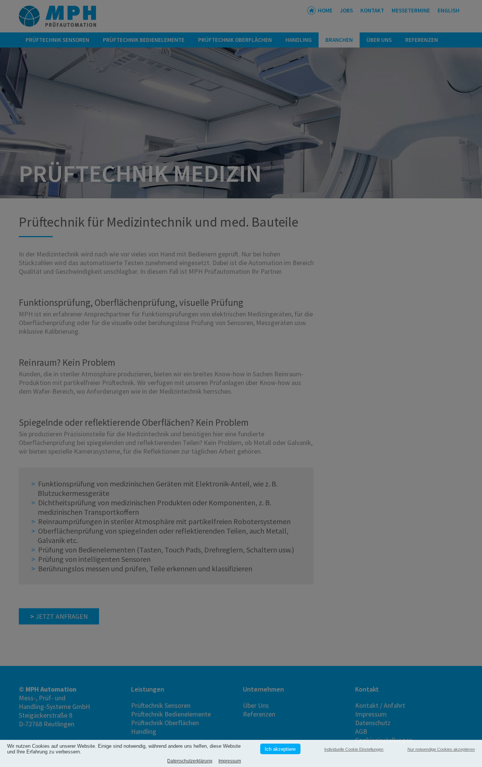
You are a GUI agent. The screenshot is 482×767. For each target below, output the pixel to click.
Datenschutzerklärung (189, 761)
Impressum (229, 761)
